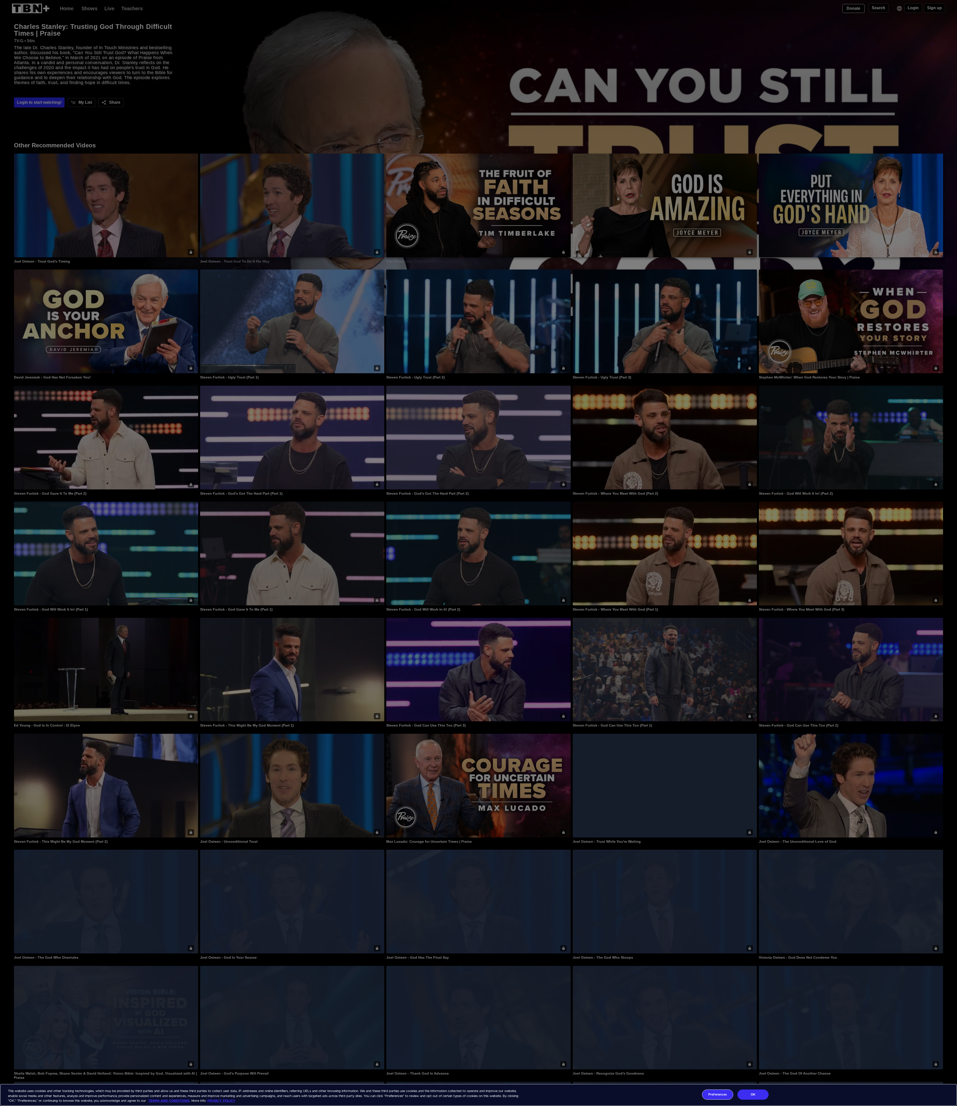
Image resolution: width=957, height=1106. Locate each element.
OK (753, 1094)
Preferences (717, 1094)
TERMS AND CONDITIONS (169, 1101)
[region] (478, 1095)
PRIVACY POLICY (221, 1101)
